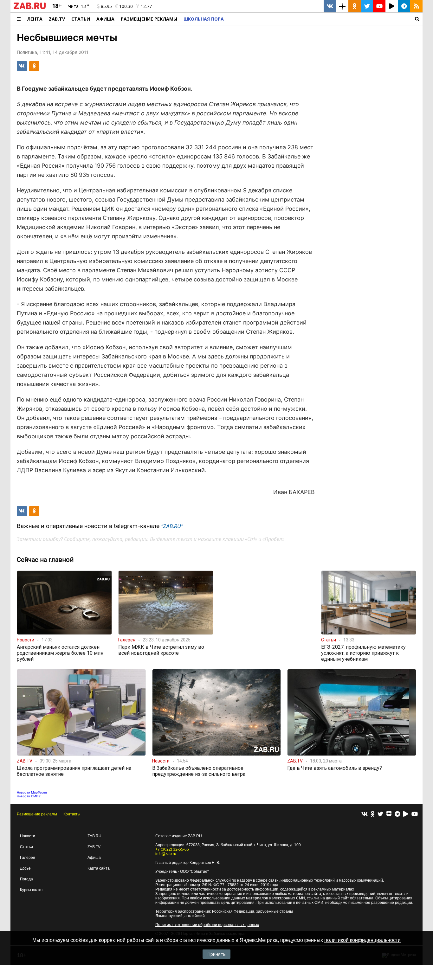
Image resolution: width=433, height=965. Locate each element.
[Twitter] (380, 814)
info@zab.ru (165, 854)
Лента (34, 19)
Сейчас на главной (45, 559)
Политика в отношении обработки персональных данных (207, 925)
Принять (216, 954)
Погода (26, 879)
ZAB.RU (94, 836)
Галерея (27, 857)
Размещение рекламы (37, 814)
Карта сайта (98, 868)
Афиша (105, 19)
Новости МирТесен (32, 792)
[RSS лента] (416, 6)
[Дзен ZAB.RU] (342, 6)
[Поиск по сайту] (325, 19)
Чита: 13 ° (78, 6)
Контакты (72, 814)
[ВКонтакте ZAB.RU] (330, 6)
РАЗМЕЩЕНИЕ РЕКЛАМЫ (149, 19)
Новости (27, 836)
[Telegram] (397, 814)
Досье (25, 868)
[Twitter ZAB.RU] (367, 6)
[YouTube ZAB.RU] (379, 6)
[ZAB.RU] (30, 8)
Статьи (80, 19)
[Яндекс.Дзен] (389, 814)
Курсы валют (31, 890)
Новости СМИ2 (29, 796)
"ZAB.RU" (172, 526)
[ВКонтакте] (364, 814)
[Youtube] (414, 814)
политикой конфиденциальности (362, 940)
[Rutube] (406, 814)
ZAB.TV (57, 19)
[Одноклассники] (372, 814)
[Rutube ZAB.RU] (391, 6)
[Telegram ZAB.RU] (404, 6)
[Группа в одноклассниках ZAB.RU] (354, 6)
